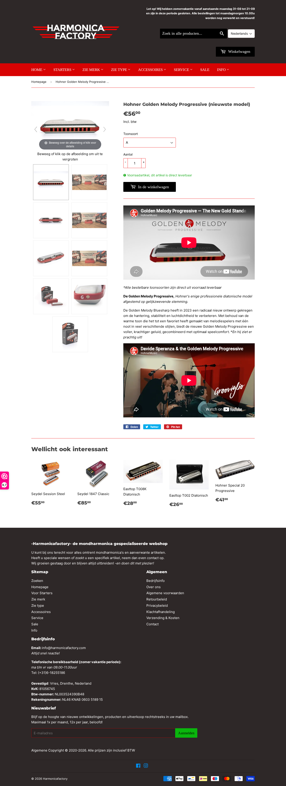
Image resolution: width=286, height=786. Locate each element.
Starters (62, 70)
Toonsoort (130, 134)
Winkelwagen (238, 51)
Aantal (127, 154)
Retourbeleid (156, 599)
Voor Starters (42, 593)
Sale (34, 624)
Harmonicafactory (55, 778)
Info (222, 70)
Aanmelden (186, 733)
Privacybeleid (157, 605)
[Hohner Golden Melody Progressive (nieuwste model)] (51, 182)
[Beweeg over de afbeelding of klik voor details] (70, 126)
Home (37, 70)
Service (182, 70)
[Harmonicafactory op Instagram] (146, 766)
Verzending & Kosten (162, 618)
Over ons (153, 587)
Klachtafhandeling (160, 612)
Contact (152, 624)
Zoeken (37, 581)
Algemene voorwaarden (165, 593)
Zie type (119, 70)
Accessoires (151, 70)
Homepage (38, 81)
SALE (204, 70)
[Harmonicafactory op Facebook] (138, 766)
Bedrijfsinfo (155, 581)
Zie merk (91, 70)
